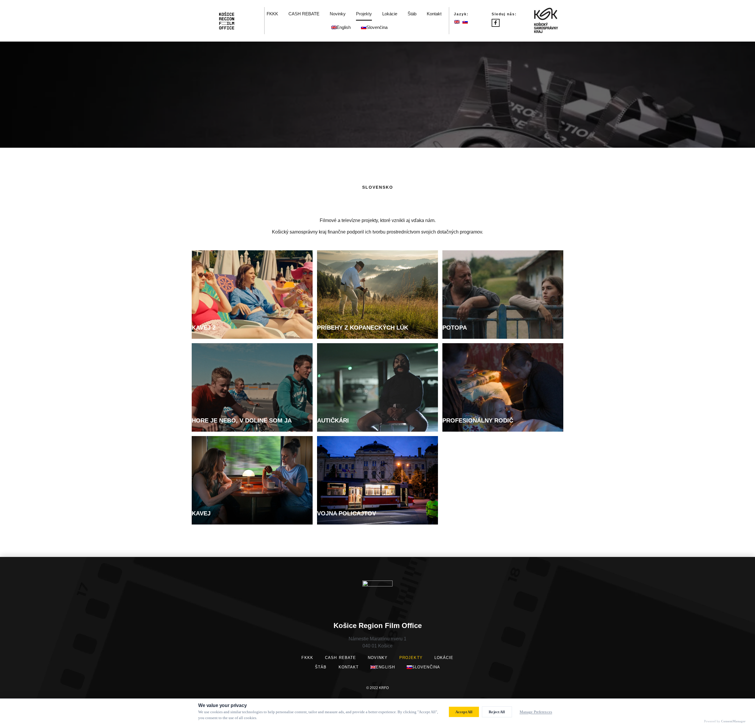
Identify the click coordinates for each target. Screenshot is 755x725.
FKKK (272, 13)
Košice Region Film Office (378, 625)
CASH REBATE (303, 13)
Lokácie (389, 13)
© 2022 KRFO (377, 688)
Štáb (412, 13)
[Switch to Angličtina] (458, 22)
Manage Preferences (536, 712)
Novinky (338, 13)
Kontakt (434, 13)
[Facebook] (496, 23)
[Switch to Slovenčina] (466, 22)
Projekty (364, 13)
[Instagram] (504, 23)
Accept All (463, 712)
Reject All (497, 712)
